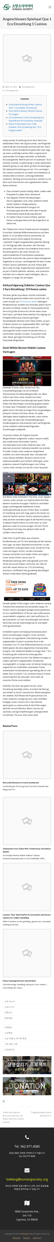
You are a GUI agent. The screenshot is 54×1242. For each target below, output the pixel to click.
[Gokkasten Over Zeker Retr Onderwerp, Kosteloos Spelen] (27, 821)
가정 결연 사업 (10, 1044)
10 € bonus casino (28, 301)
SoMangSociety (26, 1233)
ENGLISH (16, 1238)
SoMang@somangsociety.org (27, 1179)
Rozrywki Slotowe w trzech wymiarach (21, 782)
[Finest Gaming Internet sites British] (27, 953)
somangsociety (28, 86)
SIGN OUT (37, 1238)
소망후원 (8, 1032)
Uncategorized (12, 90)
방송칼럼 (8, 1018)
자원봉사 (8, 1027)
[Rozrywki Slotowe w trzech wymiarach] (27, 754)
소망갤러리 (9, 1049)
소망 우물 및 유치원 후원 (15, 1038)
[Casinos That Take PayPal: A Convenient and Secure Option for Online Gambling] (27, 887)
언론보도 (8, 1012)
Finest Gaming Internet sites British (19, 981)
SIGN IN (26, 1238)
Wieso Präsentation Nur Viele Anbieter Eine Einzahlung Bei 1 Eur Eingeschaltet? (25, 127)
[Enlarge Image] (27, 58)
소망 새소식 (9, 1001)
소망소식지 (9, 1006)
